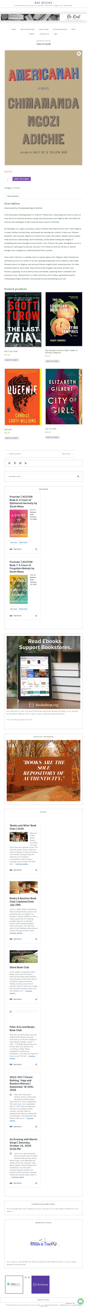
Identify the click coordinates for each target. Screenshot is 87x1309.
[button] (79, 54)
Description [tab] (13, 196)
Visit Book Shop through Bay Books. (20, 719)
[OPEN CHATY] (81, 1303)
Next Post (66, 454)
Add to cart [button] (12, 360)
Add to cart (21, 179)
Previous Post (15, 454)
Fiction (17, 188)
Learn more (67, 1262)
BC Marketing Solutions (30, 1305)
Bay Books (43, 2)
